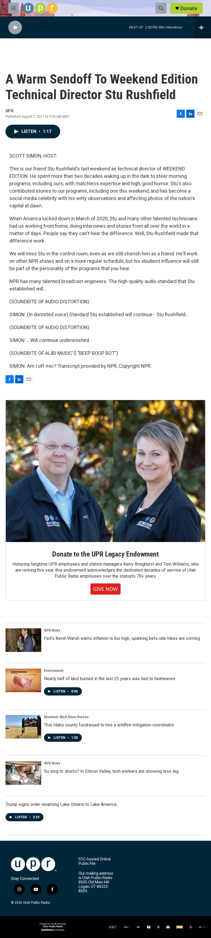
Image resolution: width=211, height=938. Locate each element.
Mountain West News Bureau (66, 717)
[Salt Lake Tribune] (191, 927)
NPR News (52, 630)
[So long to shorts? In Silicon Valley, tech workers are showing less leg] (23, 773)
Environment (53, 670)
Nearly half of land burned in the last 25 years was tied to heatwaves (109, 678)
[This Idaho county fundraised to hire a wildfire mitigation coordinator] (23, 727)
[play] (15, 27)
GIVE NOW (105, 589)
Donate (188, 8)
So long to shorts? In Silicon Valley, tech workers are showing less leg (111, 771)
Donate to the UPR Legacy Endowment (105, 554)
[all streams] (203, 27)
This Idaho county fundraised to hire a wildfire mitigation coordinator (109, 725)
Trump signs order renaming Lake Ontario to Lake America (60, 804)
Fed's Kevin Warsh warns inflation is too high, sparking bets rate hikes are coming (122, 638)
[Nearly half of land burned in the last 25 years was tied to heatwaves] (23, 680)
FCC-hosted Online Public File (95, 861)
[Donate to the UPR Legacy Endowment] (105, 471)
